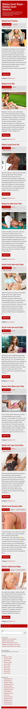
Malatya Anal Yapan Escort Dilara (12, 445)
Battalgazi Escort (9, 684)
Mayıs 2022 (7, 664)
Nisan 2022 (7, 666)
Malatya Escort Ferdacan (10, 20)
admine (14, 87)
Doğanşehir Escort (9, 687)
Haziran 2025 (7, 658)
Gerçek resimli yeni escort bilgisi (12, 327)
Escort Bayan (10, 322)
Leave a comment (7, 26)
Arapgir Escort (8, 680)
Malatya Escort (11, 78)
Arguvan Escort (8, 682)
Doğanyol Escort (8, 689)
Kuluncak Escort (8, 696)
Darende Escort (8, 686)
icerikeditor (14, 24)
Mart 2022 (7, 667)
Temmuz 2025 (8, 657)
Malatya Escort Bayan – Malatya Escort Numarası (13, 6)
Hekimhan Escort (8, 693)
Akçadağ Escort (8, 679)
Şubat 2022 (7, 669)
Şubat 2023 (7, 660)
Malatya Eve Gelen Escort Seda (12, 203)
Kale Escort (7, 695)
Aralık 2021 (7, 673)
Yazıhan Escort (8, 702)
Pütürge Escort (8, 700)
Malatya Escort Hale (8, 83)
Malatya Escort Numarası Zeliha (12, 506)
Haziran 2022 (7, 662)
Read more (6, 74)
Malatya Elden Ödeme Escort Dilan (13, 386)
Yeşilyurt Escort (8, 704)
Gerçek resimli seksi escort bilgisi (13, 264)
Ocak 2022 (7, 671)
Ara (3, 631)
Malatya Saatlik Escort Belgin (11, 566)
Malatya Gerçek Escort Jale (10, 144)
